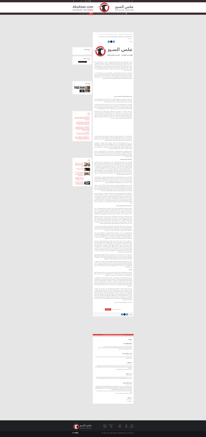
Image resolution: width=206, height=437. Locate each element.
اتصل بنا (129, 432)
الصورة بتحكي (98, 13)
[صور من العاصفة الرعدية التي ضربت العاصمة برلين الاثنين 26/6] (87, 90)
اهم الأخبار (91, 13)
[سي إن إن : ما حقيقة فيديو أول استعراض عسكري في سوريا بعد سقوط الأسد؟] (87, 179)
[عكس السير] (103, 7)
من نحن (126, 432)
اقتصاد (106, 13)
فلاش (120, 13)
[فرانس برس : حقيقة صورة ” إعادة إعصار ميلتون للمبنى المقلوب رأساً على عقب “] (87, 183)
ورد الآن (80, 13)
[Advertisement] (103, 23)
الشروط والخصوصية (121, 432)
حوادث (112, 13)
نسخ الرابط (108, 309)
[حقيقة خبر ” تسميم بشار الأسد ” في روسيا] (87, 169)
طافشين (109, 13)
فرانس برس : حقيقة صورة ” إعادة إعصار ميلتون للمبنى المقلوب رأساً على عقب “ (78, 182)
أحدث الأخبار (84, 13)
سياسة (114, 13)
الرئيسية (130, 34)
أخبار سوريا (131, 427)
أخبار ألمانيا (102, 13)
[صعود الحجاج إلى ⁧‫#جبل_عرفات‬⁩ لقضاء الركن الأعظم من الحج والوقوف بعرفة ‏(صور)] (76, 87)
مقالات (94, 13)
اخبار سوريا (123, 13)
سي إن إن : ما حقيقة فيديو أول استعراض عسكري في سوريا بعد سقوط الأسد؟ (79, 178)
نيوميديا (88, 13)
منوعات (117, 13)
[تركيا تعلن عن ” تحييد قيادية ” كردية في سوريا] (82, 90)
